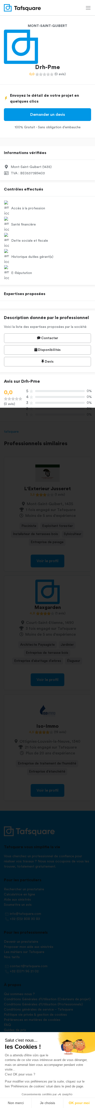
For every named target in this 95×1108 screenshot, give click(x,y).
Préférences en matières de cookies (32, 1020)
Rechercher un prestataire (24, 889)
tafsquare (11, 431)
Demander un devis (47, 115)
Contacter (49, 338)
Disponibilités (49, 350)
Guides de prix (15, 1030)
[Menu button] (88, 8)
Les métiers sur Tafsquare (24, 952)
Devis (49, 361)
